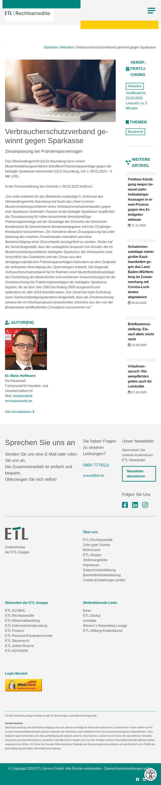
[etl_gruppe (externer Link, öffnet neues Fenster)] (145, 505)
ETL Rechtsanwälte (19, 615)
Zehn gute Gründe (96, 545)
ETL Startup (92, 615)
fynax (87, 610)
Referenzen (91, 550)
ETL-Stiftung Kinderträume (103, 630)
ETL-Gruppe (92, 555)
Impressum (91, 565)
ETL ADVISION (16, 651)
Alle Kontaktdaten (18, 412)
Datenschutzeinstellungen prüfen (128, 768)
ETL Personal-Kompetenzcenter (29, 635)
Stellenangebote (95, 560)
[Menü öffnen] (151, 10)
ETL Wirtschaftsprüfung (22, 620)
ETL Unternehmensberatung (26, 625)
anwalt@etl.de (93, 475)
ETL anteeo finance (19, 646)
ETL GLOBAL (15, 610)
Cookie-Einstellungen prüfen (104, 580)
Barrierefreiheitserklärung (102, 575)
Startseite (51, 47)
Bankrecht (135, 131)
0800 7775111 (96, 465)
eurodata (89, 620)
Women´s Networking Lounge (105, 625)
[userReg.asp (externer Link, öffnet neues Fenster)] (23, 685)
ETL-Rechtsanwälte (98, 540)
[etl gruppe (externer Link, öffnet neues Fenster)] (135, 505)
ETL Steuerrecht (17, 641)
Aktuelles (67, 47)
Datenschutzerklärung (99, 570)
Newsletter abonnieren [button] (136, 473)
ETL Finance (14, 630)
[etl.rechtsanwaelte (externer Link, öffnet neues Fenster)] (125, 505)
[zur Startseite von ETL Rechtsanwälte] (27, 13)
